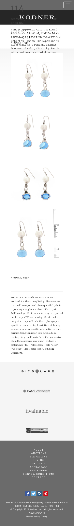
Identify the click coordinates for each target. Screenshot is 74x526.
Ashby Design (41, 516)
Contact (38, 477)
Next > (26, 278)
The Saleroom (37, 431)
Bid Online (39, 457)
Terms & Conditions (39, 474)
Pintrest (45, 493)
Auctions (38, 453)
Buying (38, 460)
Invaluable (37, 411)
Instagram (39, 493)
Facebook (27, 493)
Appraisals (39, 467)
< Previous (16, 278)
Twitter (33, 493)
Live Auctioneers (37, 391)
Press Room (39, 470)
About (39, 450)
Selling (38, 464)
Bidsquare (37, 372)
